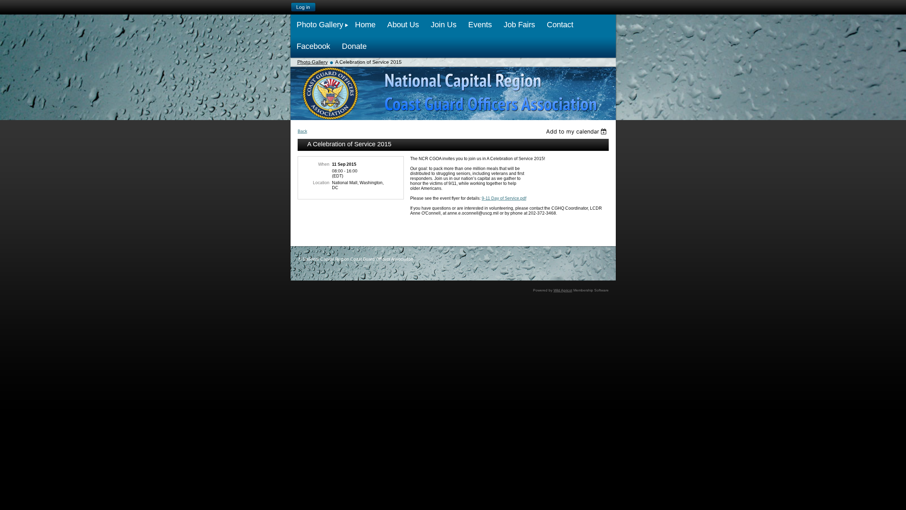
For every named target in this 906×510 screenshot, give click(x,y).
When (323, 164)
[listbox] (577, 131)
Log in (303, 7)
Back (302, 131)
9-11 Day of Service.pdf (504, 198)
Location (321, 182)
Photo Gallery (312, 62)
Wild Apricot (563, 290)
